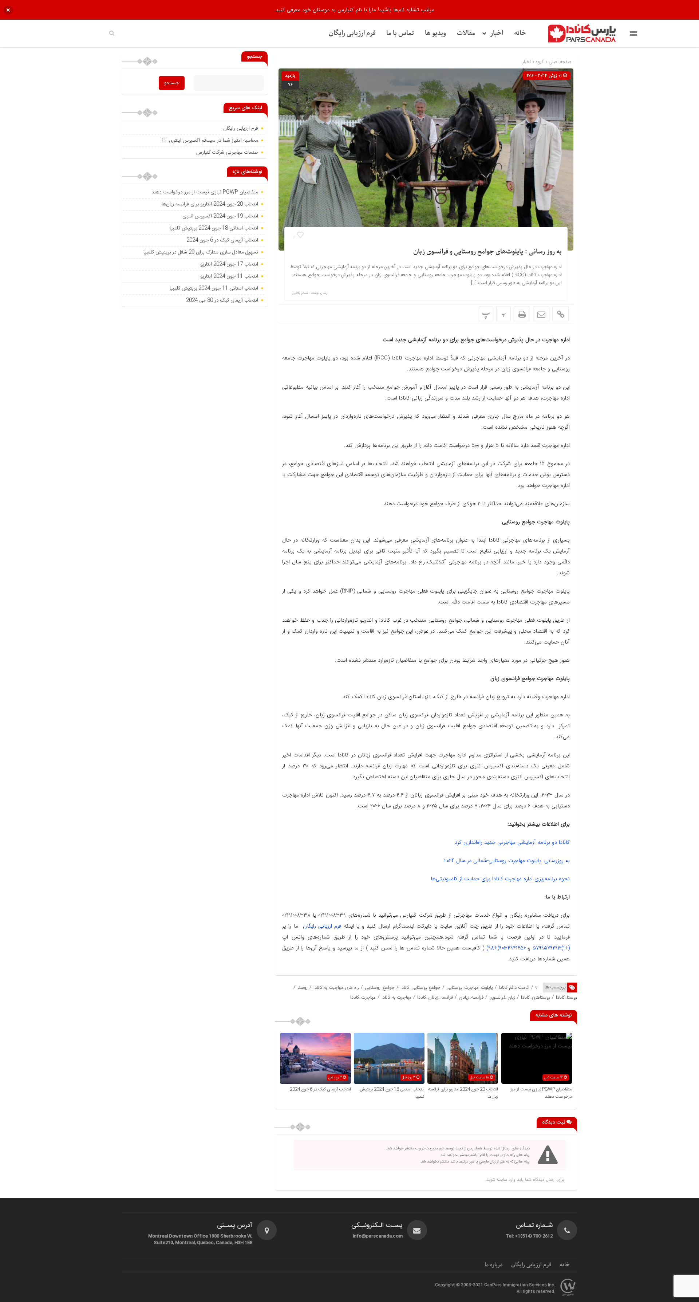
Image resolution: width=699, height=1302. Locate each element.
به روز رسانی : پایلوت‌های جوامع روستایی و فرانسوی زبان (487, 252)
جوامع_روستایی (380, 987)
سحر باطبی (300, 293)
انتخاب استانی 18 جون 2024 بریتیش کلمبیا (214, 228)
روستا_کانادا (566, 997)
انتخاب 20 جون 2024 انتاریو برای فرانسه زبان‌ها (210, 204)
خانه (520, 33)
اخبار (496, 33)
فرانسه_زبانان (471, 997)
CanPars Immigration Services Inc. (519, 1285)
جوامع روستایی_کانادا (420, 987)
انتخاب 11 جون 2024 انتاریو (228, 276)
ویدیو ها (435, 33)
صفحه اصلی (559, 62)
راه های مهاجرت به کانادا (336, 987)
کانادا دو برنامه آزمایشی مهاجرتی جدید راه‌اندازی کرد (512, 842)
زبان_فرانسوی (502, 997)
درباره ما (494, 1265)
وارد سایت (505, 1179)
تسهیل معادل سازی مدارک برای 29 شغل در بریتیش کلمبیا (200, 252)
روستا (302, 987)
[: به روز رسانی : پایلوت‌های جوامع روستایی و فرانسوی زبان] (541, 314)
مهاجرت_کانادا (363, 997)
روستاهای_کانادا (535, 997)
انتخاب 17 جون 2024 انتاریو (228, 264)
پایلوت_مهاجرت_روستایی (469, 987)
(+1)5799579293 (551, 948)
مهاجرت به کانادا (396, 997)
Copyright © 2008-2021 (459, 1285)
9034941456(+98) (506, 948)
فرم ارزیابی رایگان (352, 33)
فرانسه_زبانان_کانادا (435, 997)
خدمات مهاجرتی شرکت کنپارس (227, 152)
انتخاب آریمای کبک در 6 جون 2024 (320, 1089)
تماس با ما (400, 33)
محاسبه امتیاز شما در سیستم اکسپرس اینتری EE (210, 140)
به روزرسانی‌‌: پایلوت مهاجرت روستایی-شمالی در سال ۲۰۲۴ (507, 860)
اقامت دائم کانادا (514, 987)
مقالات (466, 33)
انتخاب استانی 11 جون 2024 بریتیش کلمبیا (214, 288)
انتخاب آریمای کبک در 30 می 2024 (222, 300)
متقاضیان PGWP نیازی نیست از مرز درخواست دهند (204, 192)
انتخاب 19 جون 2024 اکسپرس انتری (220, 216)
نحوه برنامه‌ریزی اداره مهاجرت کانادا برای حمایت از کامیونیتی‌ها (500, 878)
